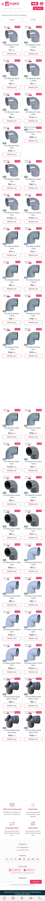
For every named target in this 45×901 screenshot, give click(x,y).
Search (39, 8)
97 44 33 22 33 (23, 850)
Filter (32, 20)
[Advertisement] (22, 382)
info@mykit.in (24, 847)
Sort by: (11, 20)
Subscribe (36, 882)
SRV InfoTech (26, 894)
